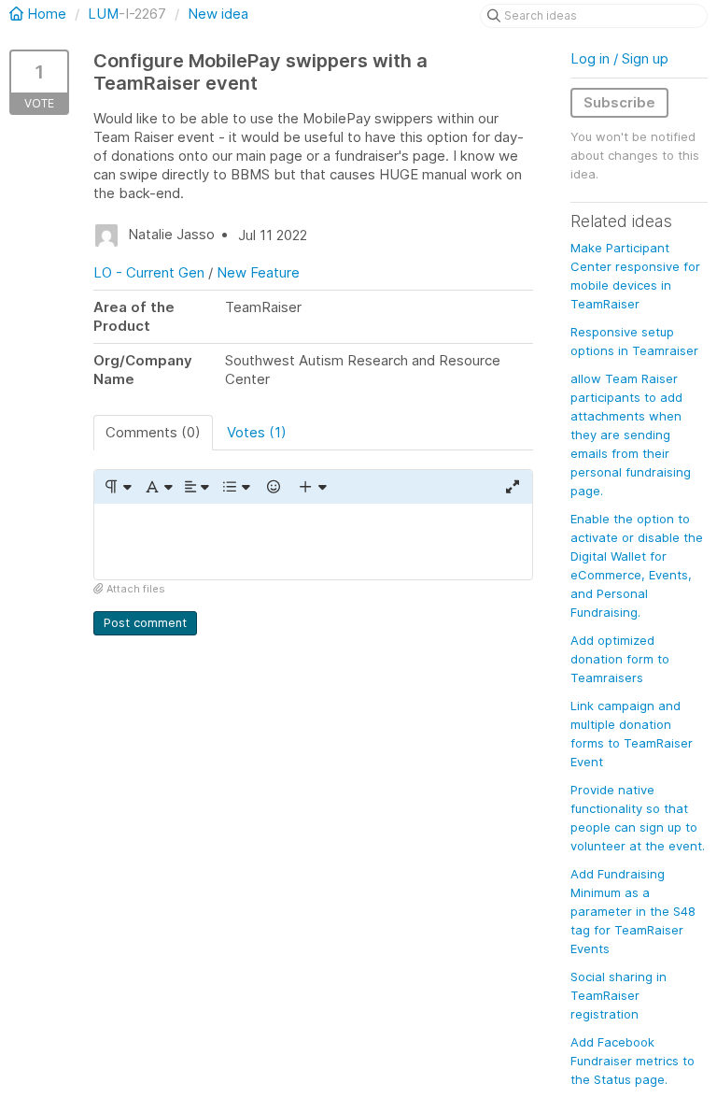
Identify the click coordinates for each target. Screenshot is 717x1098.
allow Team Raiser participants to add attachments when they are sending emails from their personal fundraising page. (630, 434)
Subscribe (619, 102)
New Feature (258, 272)
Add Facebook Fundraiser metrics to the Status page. (632, 1060)
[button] (117, 487)
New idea (218, 13)
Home (46, 13)
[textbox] (313, 541)
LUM (103, 13)
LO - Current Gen (148, 272)
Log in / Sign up (619, 58)
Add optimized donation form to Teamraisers (619, 659)
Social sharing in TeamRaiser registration (618, 995)
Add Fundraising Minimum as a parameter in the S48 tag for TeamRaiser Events (633, 911)
